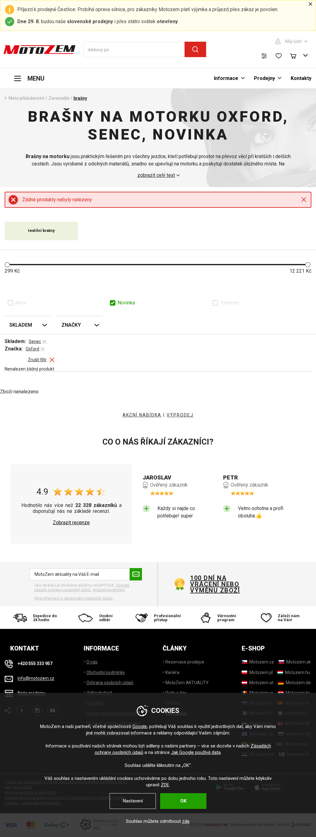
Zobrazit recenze (71, 522)
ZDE (165, 785)
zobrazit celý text (156, 175)
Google (139, 726)
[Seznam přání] (278, 56)
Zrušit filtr (37, 360)
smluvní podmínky (109, 590)
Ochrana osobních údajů (109, 682)
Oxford (32, 348)
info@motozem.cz (36, 678)
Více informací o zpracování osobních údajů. (73, 598)
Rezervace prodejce (184, 661)
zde (185, 821)
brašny (80, 98)
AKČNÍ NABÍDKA (142, 415)
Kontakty (301, 78)
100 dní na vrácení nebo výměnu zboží (215, 584)
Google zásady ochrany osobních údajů (81, 587)
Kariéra (172, 672)
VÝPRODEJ (180, 415)
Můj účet (293, 41)
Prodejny (264, 78)
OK (183, 801)
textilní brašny (41, 230)
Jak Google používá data (196, 752)
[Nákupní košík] (296, 55)
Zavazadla (58, 98)
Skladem (20, 325)
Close (303, 199)
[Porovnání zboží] (264, 56)
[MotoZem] (39, 49)
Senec (35, 341)
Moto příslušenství (26, 98)
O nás (92, 661)
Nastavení (133, 801)
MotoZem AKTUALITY (187, 682)
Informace (226, 78)
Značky (71, 325)
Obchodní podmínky (105, 672)
